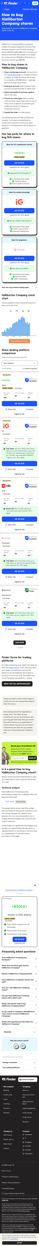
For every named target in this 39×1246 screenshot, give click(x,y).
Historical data (20, 801)
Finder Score (14, 668)
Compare (29, 409)
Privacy (34, 762)
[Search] (25, 3)
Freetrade (6, 543)
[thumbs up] (16, 1046)
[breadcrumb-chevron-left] (3, 9)
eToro (4, 385)
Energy (6, 9)
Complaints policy (8, 1188)
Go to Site (19, 163)
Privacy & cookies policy (10, 1177)
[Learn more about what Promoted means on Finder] (22, 899)
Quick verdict (9, 801)
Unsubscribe (26, 762)
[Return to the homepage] (11, 3)
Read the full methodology (17, 684)
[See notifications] (29, 3)
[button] (32, 758)
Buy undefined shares (19, 341)
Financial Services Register (27, 1228)
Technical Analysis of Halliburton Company (18, 890)
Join (35, 3)
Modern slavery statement (11, 1182)
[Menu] (2, 3)
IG (3, 431)
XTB (3, 491)
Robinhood (6, 595)
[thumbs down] (22, 1046)
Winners (13, 762)
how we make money (23, 1211)
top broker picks (14, 75)
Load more (19, 642)
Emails (19, 762)
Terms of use (6, 1171)
